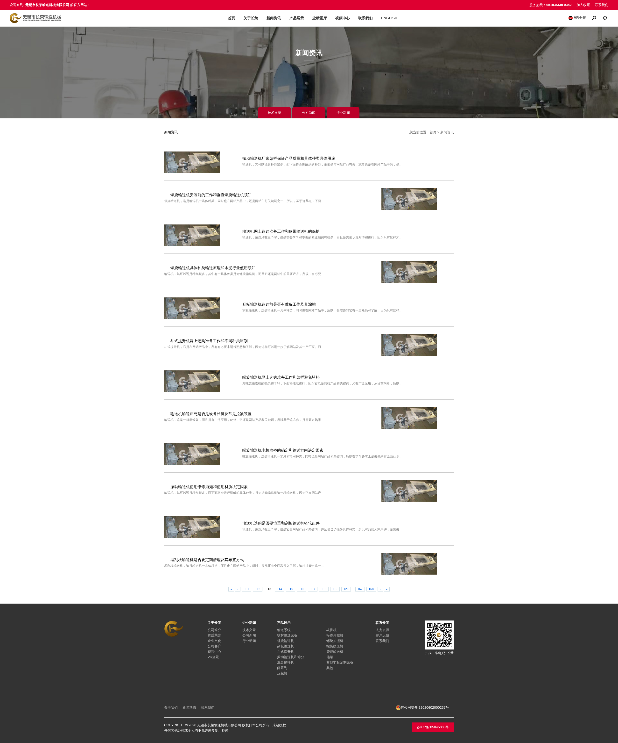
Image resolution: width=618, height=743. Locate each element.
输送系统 (284, 630)
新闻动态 (189, 707)
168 (371, 589)
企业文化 (214, 641)
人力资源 (382, 630)
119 (334, 589)
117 (312, 589)
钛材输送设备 (287, 635)
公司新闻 (309, 113)
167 (360, 589)
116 (301, 589)
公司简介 (214, 630)
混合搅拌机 (285, 662)
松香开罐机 (334, 635)
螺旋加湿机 (334, 641)
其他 (329, 668)
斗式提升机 (285, 652)
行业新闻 (343, 113)
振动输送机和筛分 (290, 657)
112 (257, 589)
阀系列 (282, 668)
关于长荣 (251, 18)
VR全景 (580, 17)
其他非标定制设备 (339, 662)
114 (279, 589)
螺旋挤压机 (334, 646)
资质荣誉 (214, 635)
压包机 (282, 673)
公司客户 (214, 646)
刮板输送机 (285, 646)
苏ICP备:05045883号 (433, 727)
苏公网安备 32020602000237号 (425, 707)
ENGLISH (389, 18)
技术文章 (274, 113)
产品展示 (296, 18)
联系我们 (601, 5)
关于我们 (171, 707)
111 (246, 589)
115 (290, 589)
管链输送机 (334, 652)
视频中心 (342, 18)
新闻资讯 (274, 18)
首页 (231, 18)
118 (323, 589)
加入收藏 (583, 5)
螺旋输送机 (285, 641)
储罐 (329, 657)
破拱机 (331, 630)
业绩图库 (319, 18)
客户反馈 (382, 635)
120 (346, 589)
